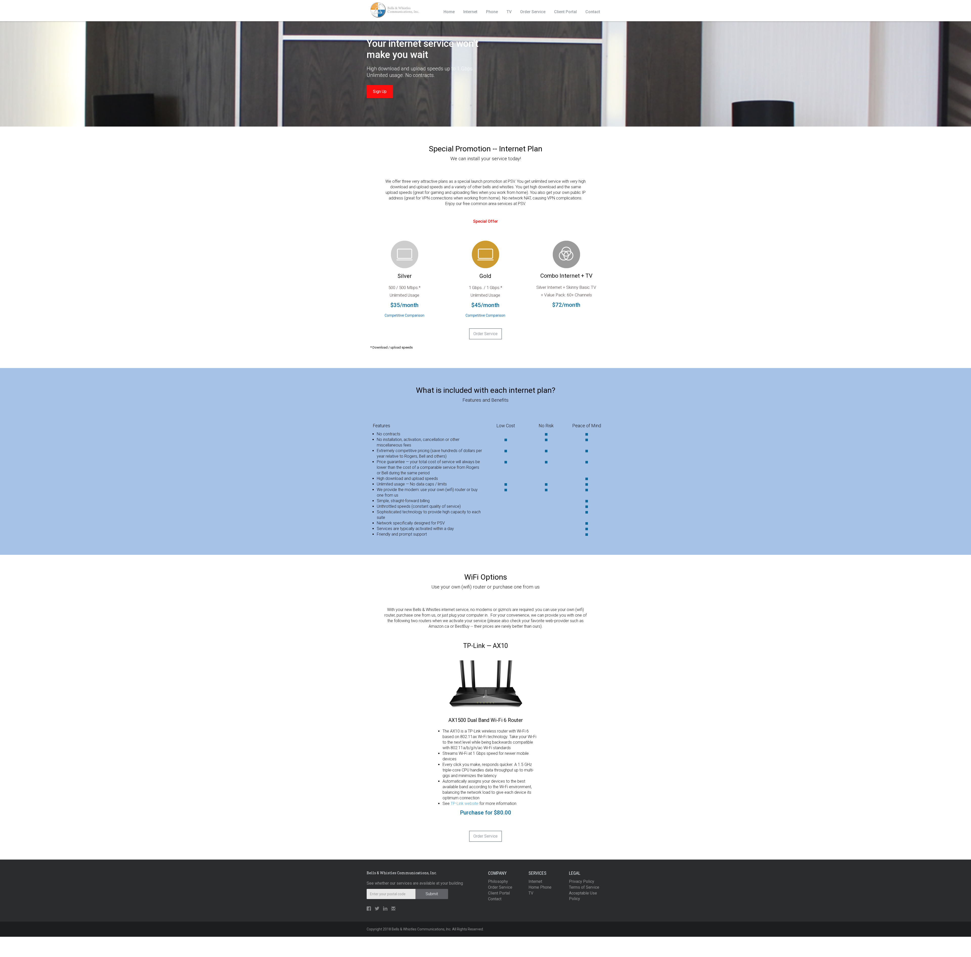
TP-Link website (464, 803)
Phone (492, 11)
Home (449, 11)
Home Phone (539, 887)
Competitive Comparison (404, 315)
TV (509, 11)
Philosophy (498, 881)
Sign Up (380, 91)
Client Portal (565, 11)
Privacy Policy (581, 881)
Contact (592, 11)
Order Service (532, 11)
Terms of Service (584, 887)
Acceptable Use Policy (583, 896)
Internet (470, 11)
